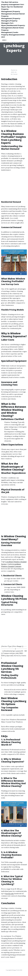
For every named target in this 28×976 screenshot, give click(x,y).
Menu (4, 40)
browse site (9, 894)
